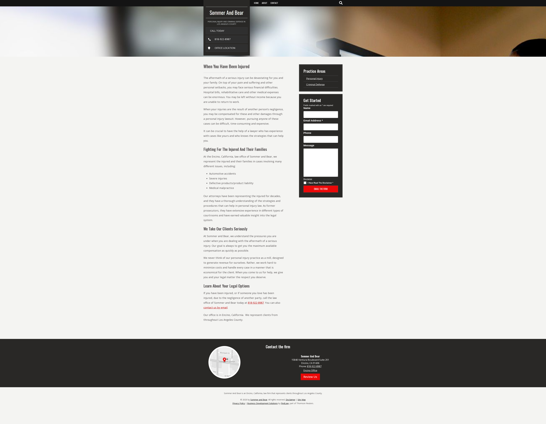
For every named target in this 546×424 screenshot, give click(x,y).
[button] (543, 403)
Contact (274, 3)
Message (308, 145)
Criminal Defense (315, 84)
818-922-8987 (223, 39)
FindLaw (285, 403)
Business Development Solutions (262, 403)
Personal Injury (314, 78)
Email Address (313, 120)
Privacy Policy (238, 403)
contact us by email (215, 307)
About (264, 3)
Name (306, 108)
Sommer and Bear (258, 399)
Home (256, 3)
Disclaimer (307, 179)
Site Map (302, 399)
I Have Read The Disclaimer (320, 183)
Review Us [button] (310, 377)
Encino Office (310, 370)
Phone (307, 133)
